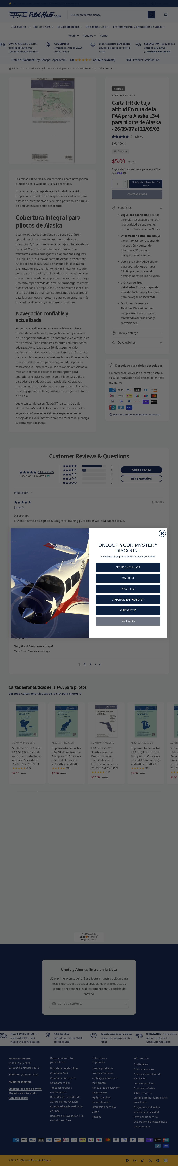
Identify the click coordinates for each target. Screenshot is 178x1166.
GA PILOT (128, 578)
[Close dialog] (162, 533)
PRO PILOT (128, 588)
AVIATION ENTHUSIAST (128, 599)
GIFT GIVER (128, 610)
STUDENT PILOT (128, 567)
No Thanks (128, 621)
